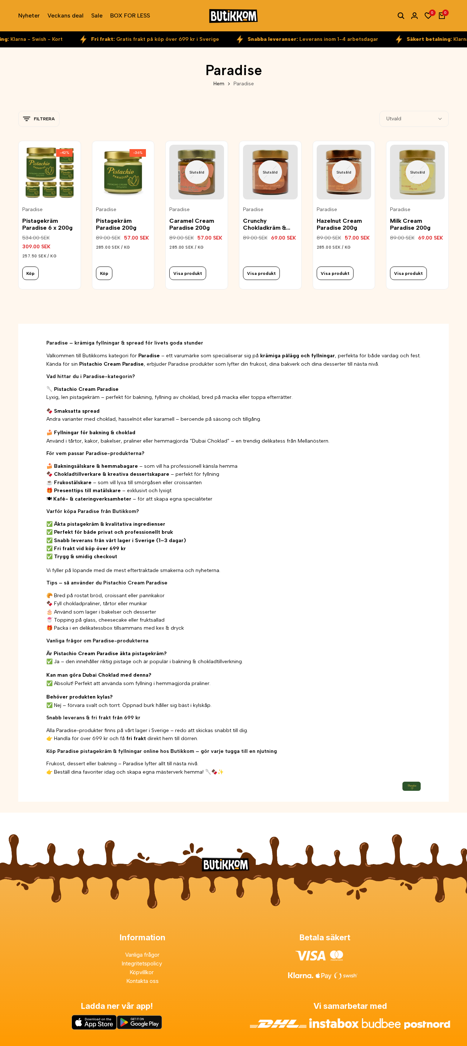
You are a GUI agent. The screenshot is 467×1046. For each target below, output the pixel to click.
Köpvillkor (142, 972)
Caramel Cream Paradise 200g (191, 224)
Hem (218, 84)
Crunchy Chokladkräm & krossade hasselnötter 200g (269, 224)
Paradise (32, 210)
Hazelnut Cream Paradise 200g (339, 224)
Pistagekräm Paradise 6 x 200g (47, 224)
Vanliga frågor (142, 954)
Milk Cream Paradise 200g (410, 224)
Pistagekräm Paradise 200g (116, 224)
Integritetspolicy (142, 963)
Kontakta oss (142, 980)
